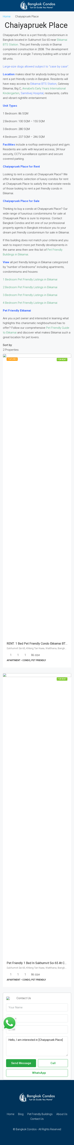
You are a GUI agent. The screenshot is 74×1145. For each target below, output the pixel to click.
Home (10, 1114)
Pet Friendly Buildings (40, 1114)
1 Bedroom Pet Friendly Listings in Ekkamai (30, 279)
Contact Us (37, 1118)
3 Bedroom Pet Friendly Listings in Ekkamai (30, 295)
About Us (61, 1114)
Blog (21, 1114)
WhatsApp (38, 1073)
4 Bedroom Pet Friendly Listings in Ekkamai (30, 302)
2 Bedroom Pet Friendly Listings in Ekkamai (30, 287)
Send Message (21, 1063)
